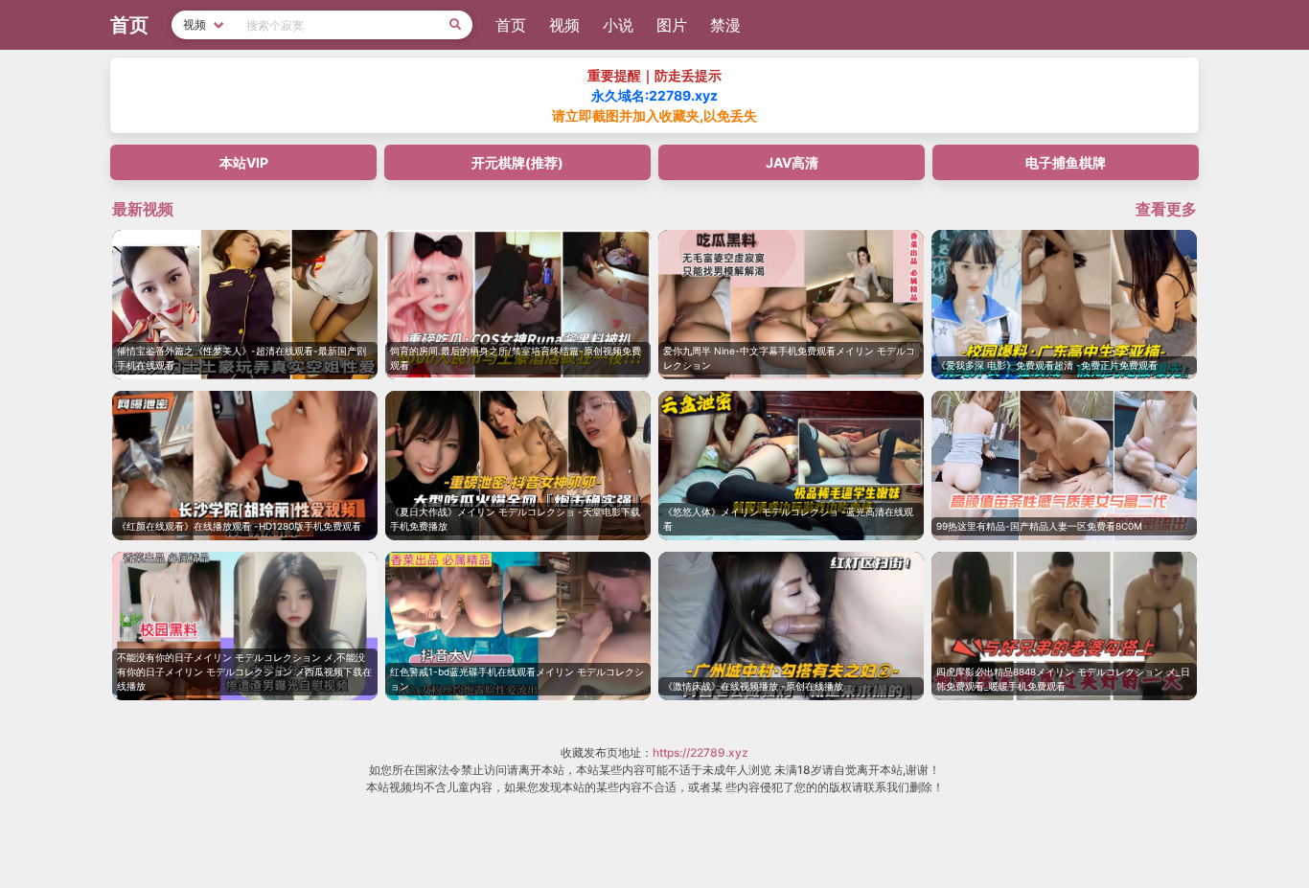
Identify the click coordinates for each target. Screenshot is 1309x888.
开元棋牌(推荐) (517, 162)
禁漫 (725, 24)
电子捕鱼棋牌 (1065, 162)
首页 (510, 24)
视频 (564, 24)
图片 (671, 24)
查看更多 (1166, 208)
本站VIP (243, 162)
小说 (618, 24)
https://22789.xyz (700, 752)
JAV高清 (792, 162)
